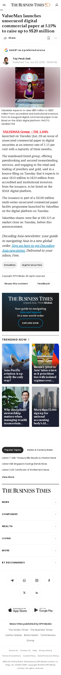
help (35, 650)
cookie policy (29, 656)
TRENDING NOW (14, 340)
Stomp (30, 640)
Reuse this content (16, 283)
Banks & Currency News (40, 449)
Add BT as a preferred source (27, 50)
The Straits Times (18, 629)
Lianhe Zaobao (14, 635)
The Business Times (41, 629)
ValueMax (9, 265)
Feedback (44, 283)
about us (13, 650)
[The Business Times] (27, 5)
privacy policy (45, 650)
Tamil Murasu (48, 635)
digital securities (32, 265)
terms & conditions (11, 656)
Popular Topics (13, 449)
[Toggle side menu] (4, 4)
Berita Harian (31, 635)
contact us (25, 650)
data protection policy (48, 656)
